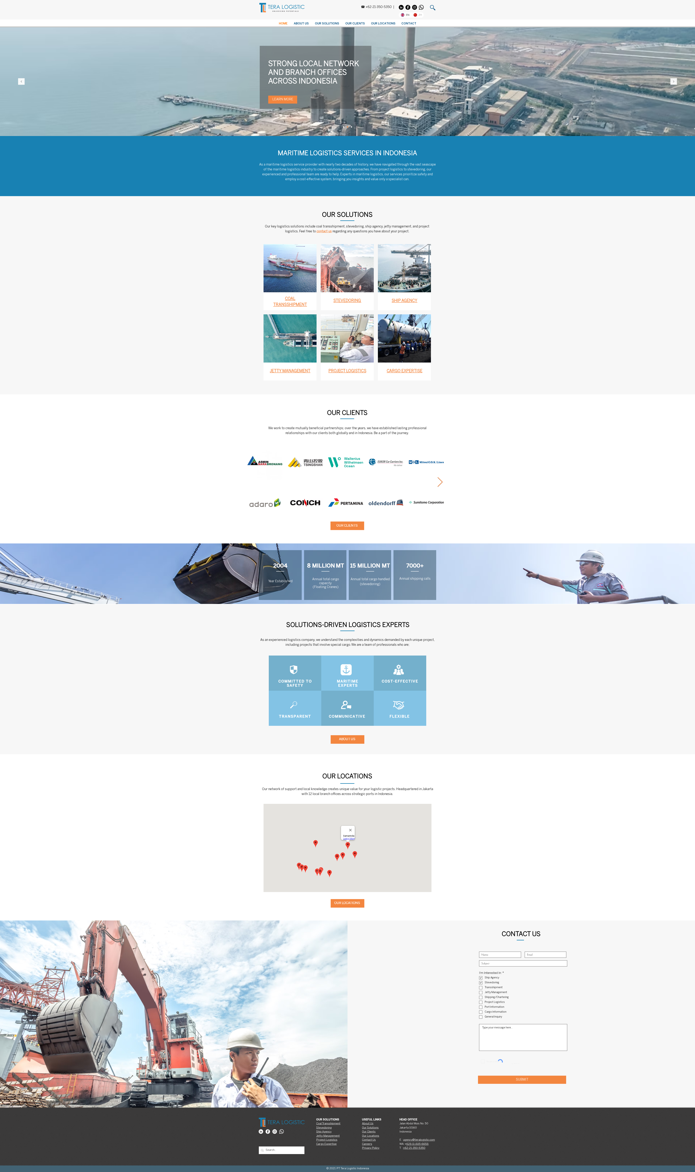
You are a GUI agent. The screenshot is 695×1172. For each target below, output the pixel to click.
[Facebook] (407, 7)
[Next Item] (440, 482)
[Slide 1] (343, 126)
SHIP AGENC (403, 301)
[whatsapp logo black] (421, 7)
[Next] (673, 81)
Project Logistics (326, 1140)
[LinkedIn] (401, 7)
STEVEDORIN (345, 301)
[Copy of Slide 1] (347, 126)
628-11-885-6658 (417, 1144)
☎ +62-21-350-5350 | (377, 7)
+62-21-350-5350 (414, 1148)
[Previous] (21, 81)
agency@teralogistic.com (419, 1140)
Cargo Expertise (326, 1144)
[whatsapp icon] (281, 1131)
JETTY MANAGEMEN (289, 371)
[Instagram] (414, 7)
